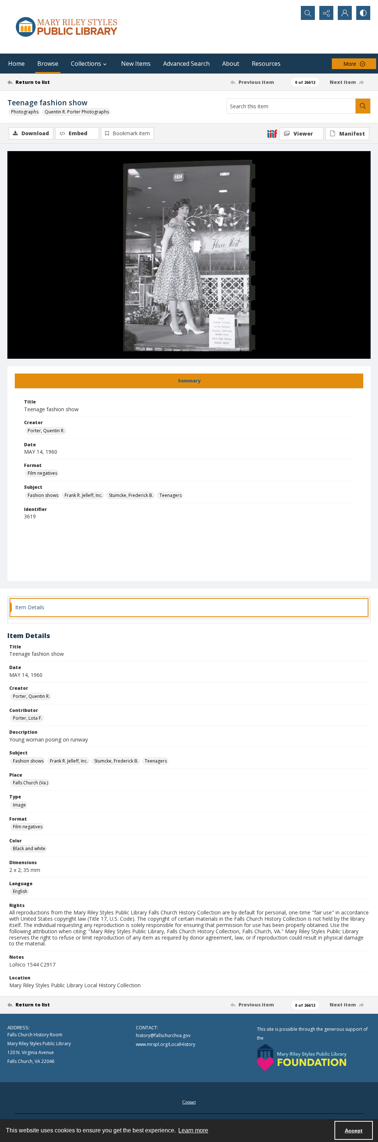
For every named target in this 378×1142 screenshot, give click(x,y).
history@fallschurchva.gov (163, 1035)
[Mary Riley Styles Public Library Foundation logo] (302, 1058)
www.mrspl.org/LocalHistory (165, 1044)
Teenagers (170, 495)
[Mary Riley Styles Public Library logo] (66, 26)
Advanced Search (186, 63)
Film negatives (42, 473)
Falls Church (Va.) (30, 783)
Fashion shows (43, 495)
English (20, 891)
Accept (353, 1131)
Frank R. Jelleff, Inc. (84, 495)
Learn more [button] (193, 1130)
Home (16, 63)
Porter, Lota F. (27, 718)
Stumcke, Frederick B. (131, 495)
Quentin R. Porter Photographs (77, 112)
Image (19, 805)
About (230, 63)
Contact (189, 1102)
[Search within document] (362, 106)
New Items (136, 63)
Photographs (24, 112)
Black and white (29, 848)
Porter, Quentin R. (46, 430)
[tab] (189, 381)
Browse (47, 63)
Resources (266, 63)
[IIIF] (272, 133)
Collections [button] (86, 63)
